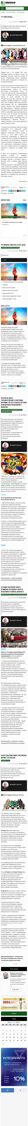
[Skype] (24, 191)
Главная (3, 12)
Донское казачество (21, 594)
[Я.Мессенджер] (9, 191)
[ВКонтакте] (11, 191)
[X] (18, 191)
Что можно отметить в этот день (11, 216)
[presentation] (26, 216)
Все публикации (11, 12)
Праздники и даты (17, 409)
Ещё (24, 200)
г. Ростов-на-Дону (6, 409)
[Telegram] (16, 191)
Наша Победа (20, 12)
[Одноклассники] (14, 191)
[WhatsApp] (22, 191)
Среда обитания (6, 994)
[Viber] (20, 191)
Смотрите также (5, 200)
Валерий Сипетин (16, 445)
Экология (15, 992)
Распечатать (23, 181)
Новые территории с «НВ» (8, 594)
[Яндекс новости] (22, 187)
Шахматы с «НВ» (5, 760)
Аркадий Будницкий (16, 35)
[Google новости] (14, 187)
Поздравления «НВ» (6, 411)
